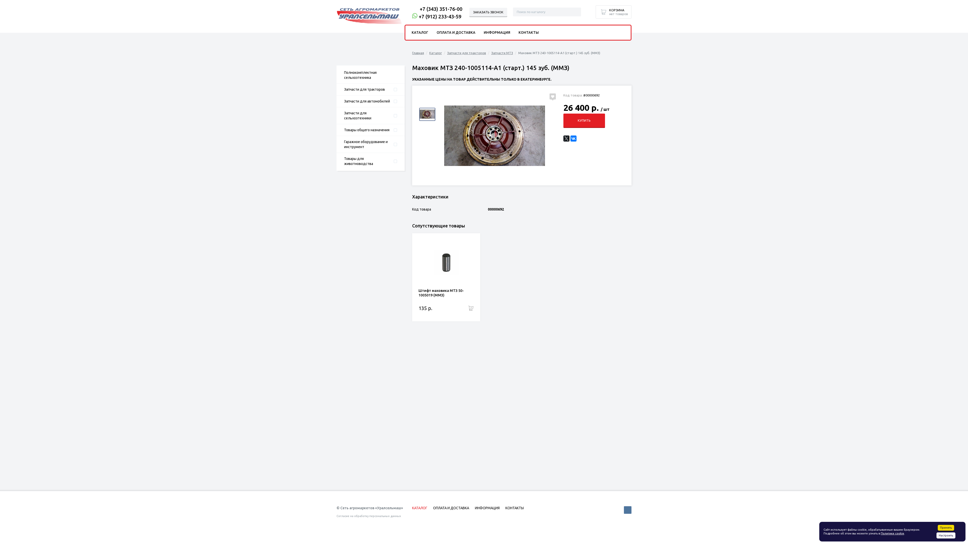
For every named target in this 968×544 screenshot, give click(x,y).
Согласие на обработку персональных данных (369, 516)
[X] (566, 138)
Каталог (435, 53)
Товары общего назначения (366, 130)
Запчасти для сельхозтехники (357, 115)
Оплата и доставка (456, 32)
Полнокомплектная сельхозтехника (360, 75)
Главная (418, 53)
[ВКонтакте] (573, 138)
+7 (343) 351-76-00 (441, 9)
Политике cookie (892, 533)
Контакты (529, 32)
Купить (584, 120)
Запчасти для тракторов (364, 89)
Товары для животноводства (358, 161)
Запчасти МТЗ (502, 53)
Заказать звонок (488, 12)
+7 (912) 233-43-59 (440, 16)
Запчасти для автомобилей (367, 101)
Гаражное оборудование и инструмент (366, 144)
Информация (497, 32)
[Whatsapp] (414, 16)
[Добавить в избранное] (553, 96)
